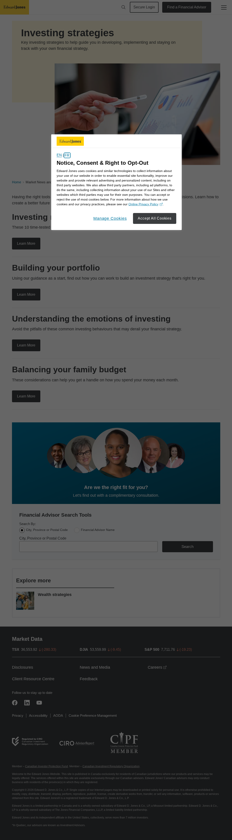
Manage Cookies (110, 218)
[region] (116, 182)
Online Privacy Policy (145, 204)
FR (67, 155)
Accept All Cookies (154, 218)
